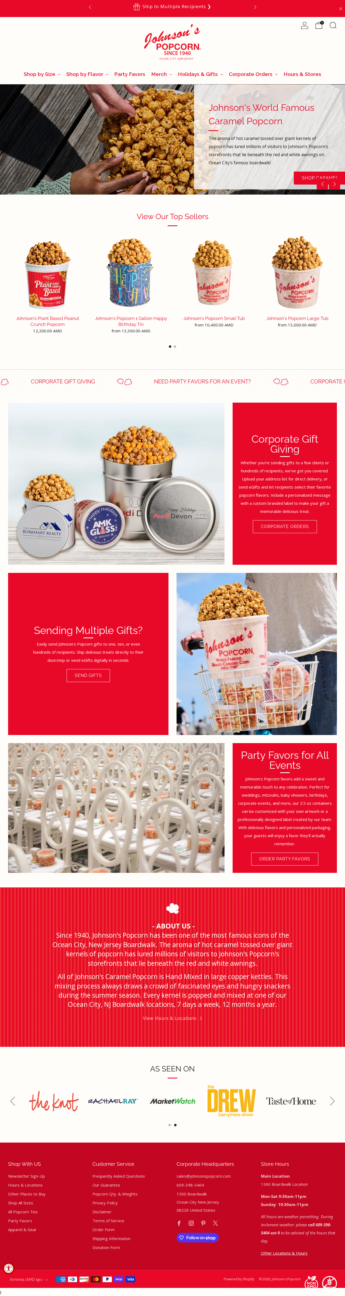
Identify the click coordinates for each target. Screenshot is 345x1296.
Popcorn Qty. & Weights (114, 1194)
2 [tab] (176, 187)
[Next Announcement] (255, 7)
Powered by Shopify (239, 1279)
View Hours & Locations (169, 1018)
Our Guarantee (106, 1185)
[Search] (333, 25)
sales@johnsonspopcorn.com (204, 1176)
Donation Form (106, 1247)
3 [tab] (181, 187)
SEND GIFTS (88, 675)
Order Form (103, 1229)
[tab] (170, 346)
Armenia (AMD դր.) (26, 1279)
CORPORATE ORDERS (285, 526)
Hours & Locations (25, 1185)
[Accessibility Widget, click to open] (9, 1268)
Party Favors (20, 1220)
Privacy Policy (105, 1202)
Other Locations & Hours (284, 1253)
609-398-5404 (209, 6)
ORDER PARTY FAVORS (284, 858)
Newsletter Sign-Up (26, 1176)
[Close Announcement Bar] (340, 8)
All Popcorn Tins (23, 1211)
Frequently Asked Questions (118, 1176)
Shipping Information (111, 1238)
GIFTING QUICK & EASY (118, 175)
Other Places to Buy (27, 1194)
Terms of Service (108, 1220)
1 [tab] (170, 187)
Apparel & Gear (22, 1229)
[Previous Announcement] (90, 7)
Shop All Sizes (20, 1202)
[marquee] (172, 382)
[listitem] (172, 7)
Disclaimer (102, 1211)
